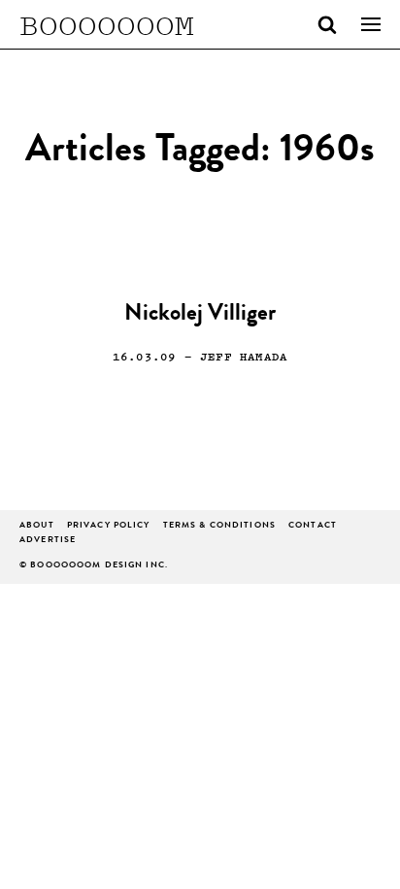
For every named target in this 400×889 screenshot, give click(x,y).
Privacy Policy (108, 526)
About (36, 526)
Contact (312, 526)
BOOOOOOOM (106, 24)
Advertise (47, 540)
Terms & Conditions (219, 526)
